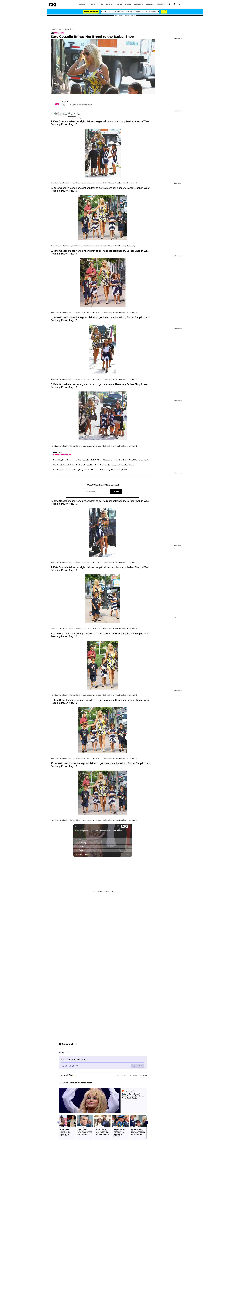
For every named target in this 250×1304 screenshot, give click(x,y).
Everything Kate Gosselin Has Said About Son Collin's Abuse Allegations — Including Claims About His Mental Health (101, 460)
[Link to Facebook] (169, 4)
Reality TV (83, 4)
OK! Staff (65, 102)
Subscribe (161, 4)
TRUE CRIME (138, 4)
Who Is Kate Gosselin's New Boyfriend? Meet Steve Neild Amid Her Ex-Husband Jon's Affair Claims (93, 465)
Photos (59, 29)
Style (101, 4)
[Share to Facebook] (58, 113)
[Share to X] (65, 113)
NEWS (93, 4)
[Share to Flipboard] (72, 113)
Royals (109, 4)
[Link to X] (179, 4)
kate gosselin (67, 29)
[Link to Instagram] (174, 4)
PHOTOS (119, 4)
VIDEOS (128, 4)
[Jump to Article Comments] (52, 113)
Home (53, 29)
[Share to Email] (79, 113)
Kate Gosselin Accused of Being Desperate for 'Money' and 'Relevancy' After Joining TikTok (90, 470)
